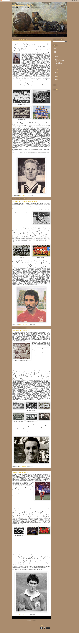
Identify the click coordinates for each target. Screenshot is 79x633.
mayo (56, 73)
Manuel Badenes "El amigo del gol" (20, 330)
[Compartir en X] (30, 195)
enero (56, 79)
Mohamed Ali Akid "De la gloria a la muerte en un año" (24, 201)
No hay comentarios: (25, 324)
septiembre (57, 59)
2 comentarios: (24, 195)
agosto (56, 69)
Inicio (32, 617)
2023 (55, 47)
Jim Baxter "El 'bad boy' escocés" (20, 472)
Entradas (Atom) (33, 620)
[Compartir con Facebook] (31, 195)
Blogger (46, 630)
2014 (55, 52)
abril (56, 75)
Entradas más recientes (16, 617)
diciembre (56, 55)
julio (55, 71)
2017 (55, 48)
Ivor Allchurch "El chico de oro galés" (21, 42)
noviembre (56, 56)
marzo (56, 76)
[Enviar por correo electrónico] (28, 195)
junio (56, 72)
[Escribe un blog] (29, 195)
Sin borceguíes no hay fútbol (24, 5)
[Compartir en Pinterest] (32, 195)
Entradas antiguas (46, 617)
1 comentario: (24, 466)
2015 (55, 51)
